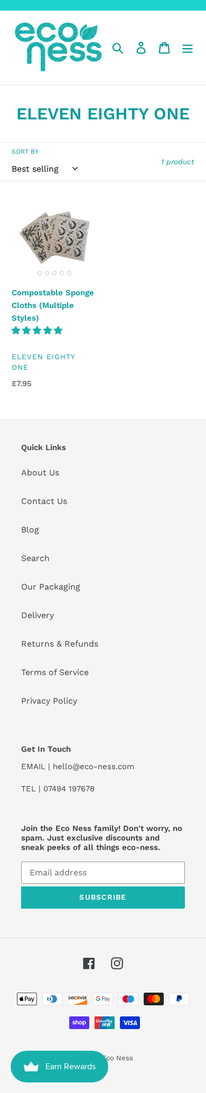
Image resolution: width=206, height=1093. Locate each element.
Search (35, 558)
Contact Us (44, 501)
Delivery (37, 615)
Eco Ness (117, 1058)
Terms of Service (55, 672)
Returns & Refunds (59, 644)
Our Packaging (50, 587)
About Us (40, 473)
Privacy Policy (49, 701)
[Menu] (187, 48)
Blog (30, 530)
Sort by (25, 151)
